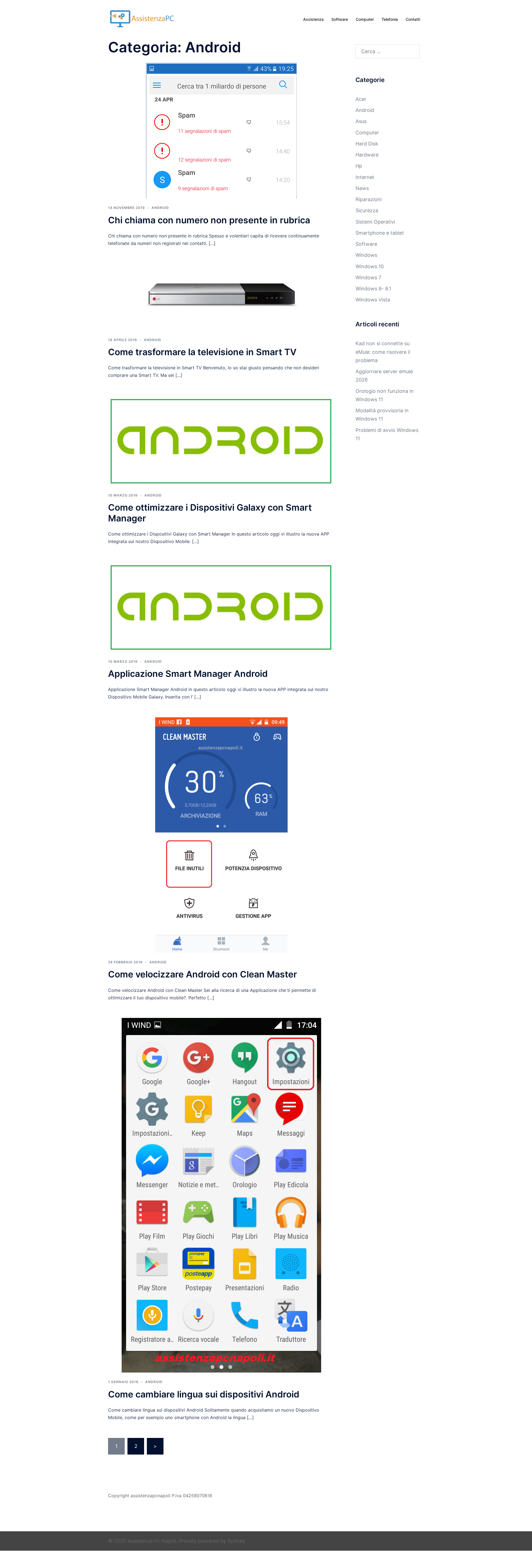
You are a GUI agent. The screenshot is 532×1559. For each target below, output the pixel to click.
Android (160, 208)
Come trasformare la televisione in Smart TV (202, 352)
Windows (366, 255)
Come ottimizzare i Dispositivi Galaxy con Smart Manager (210, 512)
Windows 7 (368, 277)
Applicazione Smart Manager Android (188, 673)
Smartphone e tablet (379, 233)
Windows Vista (372, 300)
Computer (365, 19)
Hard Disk (366, 144)
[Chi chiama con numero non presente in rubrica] (221, 130)
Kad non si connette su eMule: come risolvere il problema (382, 352)
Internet (364, 177)
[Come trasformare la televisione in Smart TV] (221, 296)
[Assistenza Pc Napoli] (142, 19)
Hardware (366, 155)
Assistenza (313, 19)
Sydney (236, 1541)
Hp (358, 166)
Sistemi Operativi (375, 222)
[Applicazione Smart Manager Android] (221, 607)
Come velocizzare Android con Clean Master (202, 974)
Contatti (413, 19)
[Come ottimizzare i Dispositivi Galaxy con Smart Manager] (221, 440)
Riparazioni (368, 199)
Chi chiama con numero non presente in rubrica (209, 220)
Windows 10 (369, 266)
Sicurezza (366, 210)
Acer (360, 99)
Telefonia (390, 19)
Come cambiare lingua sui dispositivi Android (203, 1394)
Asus (361, 121)
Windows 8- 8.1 (373, 288)
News (362, 188)
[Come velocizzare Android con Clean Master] (221, 835)
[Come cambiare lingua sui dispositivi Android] (221, 1195)
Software (339, 19)
